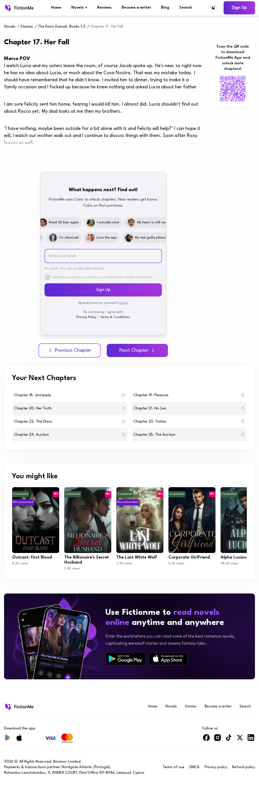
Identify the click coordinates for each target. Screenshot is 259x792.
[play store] (125, 658)
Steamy (26, 27)
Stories (191, 706)
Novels (79, 8)
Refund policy (243, 767)
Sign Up (239, 8)
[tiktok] (229, 739)
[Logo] (19, 8)
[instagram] (217, 739)
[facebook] (206, 739)
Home (56, 8)
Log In (123, 303)
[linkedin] (251, 739)
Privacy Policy (86, 317)
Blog (165, 8)
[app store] (168, 658)
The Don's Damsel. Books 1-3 (61, 27)
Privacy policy (216, 767)
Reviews (104, 8)
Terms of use (173, 767)
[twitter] (240, 739)
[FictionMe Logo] (19, 707)
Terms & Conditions (115, 317)
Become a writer (136, 8)
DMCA (194, 767)
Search (185, 8)
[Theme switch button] (213, 8)
